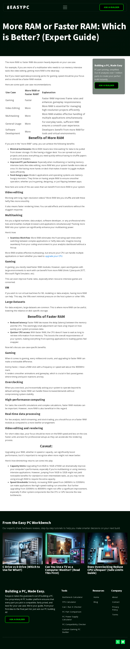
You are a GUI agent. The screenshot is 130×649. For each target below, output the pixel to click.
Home (96, 597)
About (115, 597)
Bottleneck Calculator (72, 597)
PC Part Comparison (71, 612)
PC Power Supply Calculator (70, 618)
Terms (115, 614)
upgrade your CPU (53, 256)
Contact (116, 602)
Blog (96, 602)
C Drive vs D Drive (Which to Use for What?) (21, 568)
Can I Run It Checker (72, 607)
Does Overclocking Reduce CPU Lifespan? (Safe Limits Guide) (105, 570)
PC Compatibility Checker (74, 624)
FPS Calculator (69, 602)
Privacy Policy (115, 608)
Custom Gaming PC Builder (71, 630)
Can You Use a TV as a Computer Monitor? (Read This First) (62, 570)
